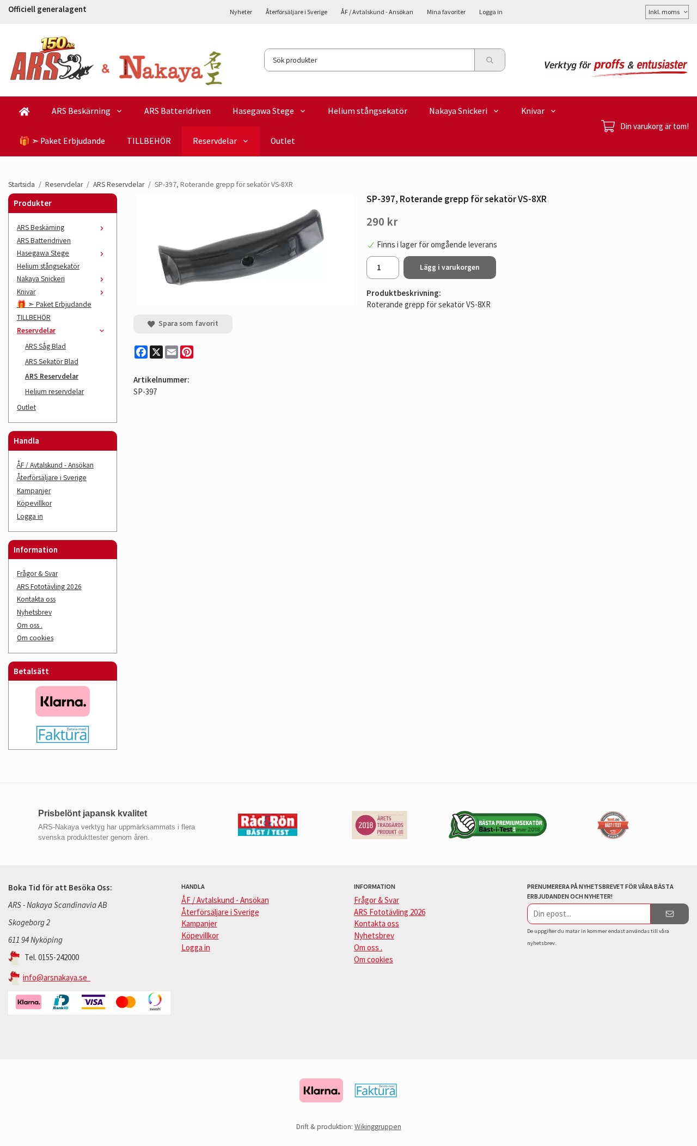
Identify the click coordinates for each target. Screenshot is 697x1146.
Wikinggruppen (377, 1126)
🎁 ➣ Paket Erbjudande (62, 141)
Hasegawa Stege (263, 111)
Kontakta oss (36, 599)
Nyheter (241, 12)
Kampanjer (34, 490)
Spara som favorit (186, 323)
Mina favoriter (446, 12)
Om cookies (35, 637)
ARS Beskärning (81, 111)
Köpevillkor (34, 503)
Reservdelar (215, 141)
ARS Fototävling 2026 (49, 586)
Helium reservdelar (54, 391)
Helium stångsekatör (367, 111)
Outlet (283, 141)
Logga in (491, 12)
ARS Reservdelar (51, 376)
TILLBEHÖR (149, 141)
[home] (24, 111)
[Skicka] (670, 914)
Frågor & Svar (37, 573)
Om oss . (29, 625)
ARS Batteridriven (177, 111)
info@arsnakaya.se (56, 977)
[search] (489, 60)
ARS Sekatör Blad (51, 361)
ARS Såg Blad (45, 346)
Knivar (533, 111)
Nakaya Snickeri (458, 111)
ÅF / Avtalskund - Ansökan (377, 12)
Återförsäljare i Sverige (296, 12)
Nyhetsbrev (34, 612)
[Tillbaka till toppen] (682, 1131)
